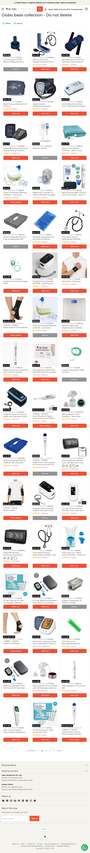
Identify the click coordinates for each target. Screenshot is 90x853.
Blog (23, 844)
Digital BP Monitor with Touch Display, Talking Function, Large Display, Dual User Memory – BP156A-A (15, 151)
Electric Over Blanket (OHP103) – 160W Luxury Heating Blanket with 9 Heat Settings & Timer (73, 151)
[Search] (40, 8)
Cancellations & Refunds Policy (31, 846)
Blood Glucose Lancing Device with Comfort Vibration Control (15, 372)
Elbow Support (9, 510)
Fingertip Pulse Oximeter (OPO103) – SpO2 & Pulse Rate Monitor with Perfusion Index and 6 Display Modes (44, 284)
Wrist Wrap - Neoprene (71, 281)
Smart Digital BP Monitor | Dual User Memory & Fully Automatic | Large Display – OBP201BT (73, 463)
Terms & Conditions (51, 844)
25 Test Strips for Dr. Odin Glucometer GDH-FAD (13, 601)
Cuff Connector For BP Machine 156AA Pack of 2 (13, 61)
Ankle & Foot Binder (11, 643)
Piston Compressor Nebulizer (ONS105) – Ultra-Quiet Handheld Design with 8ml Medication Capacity (15, 196)
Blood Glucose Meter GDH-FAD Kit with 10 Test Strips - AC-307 (14, 688)
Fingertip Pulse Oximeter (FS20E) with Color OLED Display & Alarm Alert (43, 510)
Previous (31, 751)
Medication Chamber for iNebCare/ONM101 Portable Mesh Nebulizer (44, 195)
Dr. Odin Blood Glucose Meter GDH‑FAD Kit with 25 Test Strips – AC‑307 (45, 602)
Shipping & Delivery (68, 844)
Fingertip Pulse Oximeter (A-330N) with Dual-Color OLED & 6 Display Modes (15, 416)
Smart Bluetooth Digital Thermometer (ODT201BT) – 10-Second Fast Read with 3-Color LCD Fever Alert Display (45, 419)
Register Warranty (63, 846)
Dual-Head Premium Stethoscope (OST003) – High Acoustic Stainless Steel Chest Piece (45, 556)
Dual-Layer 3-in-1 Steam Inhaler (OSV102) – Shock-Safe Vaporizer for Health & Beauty (74, 555)
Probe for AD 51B (39, 148)
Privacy (39, 844)
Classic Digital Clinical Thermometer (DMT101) (71, 733)
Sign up (34, 818)
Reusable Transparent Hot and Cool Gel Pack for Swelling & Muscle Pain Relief (45, 239)
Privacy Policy (50, 846)
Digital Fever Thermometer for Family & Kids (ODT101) (44, 463)
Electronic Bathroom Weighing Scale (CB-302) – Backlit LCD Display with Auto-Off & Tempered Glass (73, 329)
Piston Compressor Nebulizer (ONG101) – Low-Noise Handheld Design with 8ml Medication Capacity (45, 329)
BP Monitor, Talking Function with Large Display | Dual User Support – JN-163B (45, 643)
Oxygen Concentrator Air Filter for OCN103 (72, 601)
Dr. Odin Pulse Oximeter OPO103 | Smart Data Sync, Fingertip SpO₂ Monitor (73, 510)
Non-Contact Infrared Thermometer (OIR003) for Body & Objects (14, 732)
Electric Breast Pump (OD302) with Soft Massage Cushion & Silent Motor (45, 688)
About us (16, 844)
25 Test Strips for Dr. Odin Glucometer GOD (43, 731)
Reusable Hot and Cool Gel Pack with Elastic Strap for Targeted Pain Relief (73, 62)
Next (59, 751)
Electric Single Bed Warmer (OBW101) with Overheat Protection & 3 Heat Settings (14, 462)
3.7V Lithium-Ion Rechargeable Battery (71, 642)
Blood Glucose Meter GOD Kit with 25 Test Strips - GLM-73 (74, 194)
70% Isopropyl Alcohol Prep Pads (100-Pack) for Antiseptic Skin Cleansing (45, 372)
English (44, 829)
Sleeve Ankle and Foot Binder (15, 327)
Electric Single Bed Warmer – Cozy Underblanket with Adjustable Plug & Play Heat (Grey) (15, 240)
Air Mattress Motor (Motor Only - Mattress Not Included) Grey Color (74, 106)
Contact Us (31, 844)
